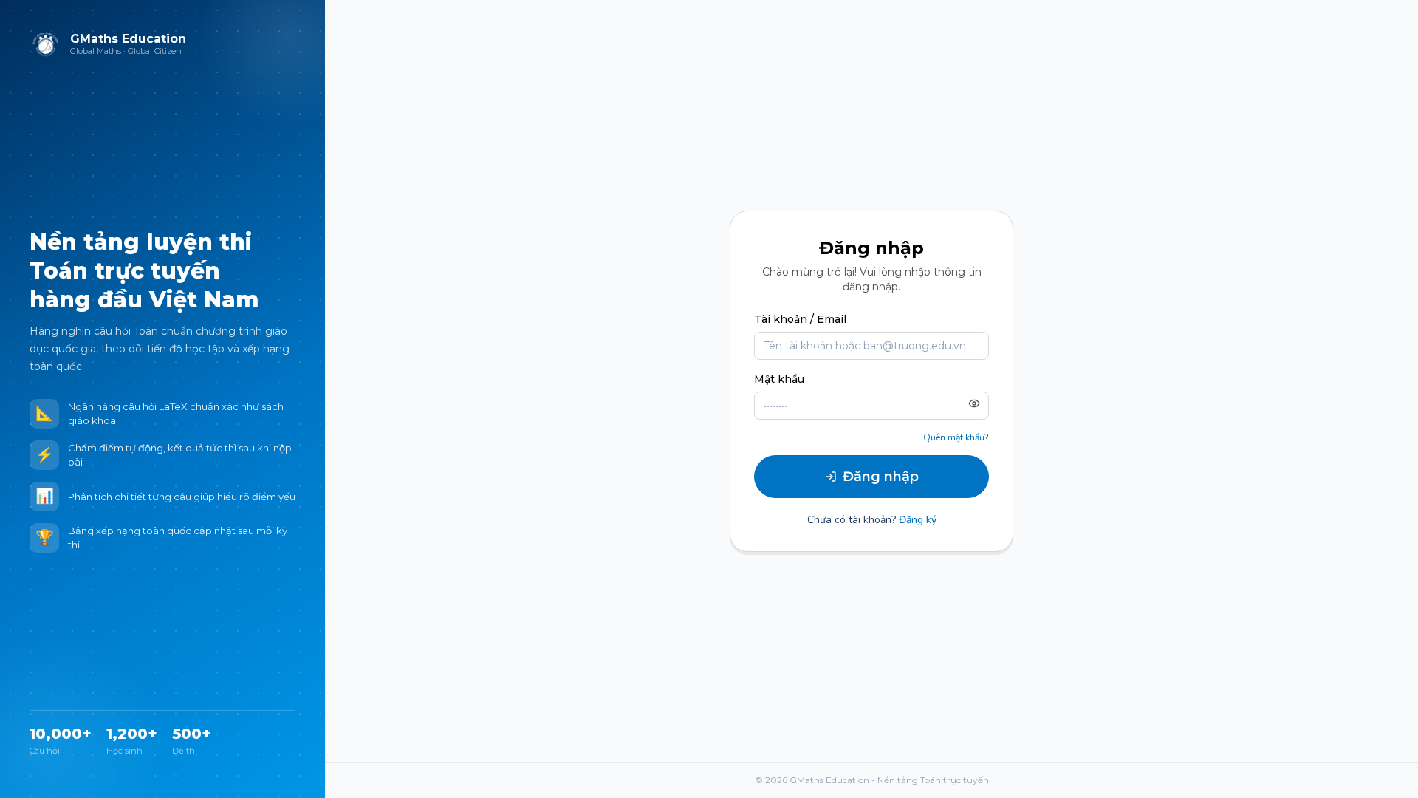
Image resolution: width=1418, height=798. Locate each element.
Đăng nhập (881, 476)
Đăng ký (917, 520)
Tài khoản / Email (800, 319)
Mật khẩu (779, 379)
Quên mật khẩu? (956, 437)
